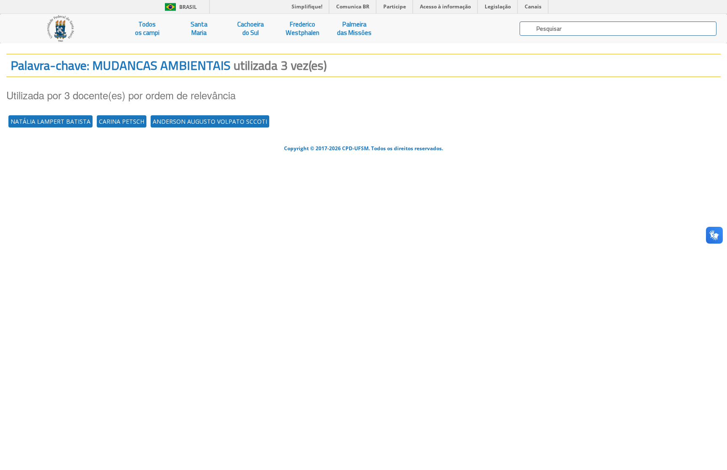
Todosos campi (147, 28)
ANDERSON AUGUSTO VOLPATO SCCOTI (210, 121)
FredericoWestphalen (302, 28)
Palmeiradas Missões (354, 28)
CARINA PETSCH (121, 121)
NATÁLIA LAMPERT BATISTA (50, 121)
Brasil (179, 7)
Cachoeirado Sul (250, 28)
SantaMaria (199, 28)
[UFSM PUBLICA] (60, 28)
